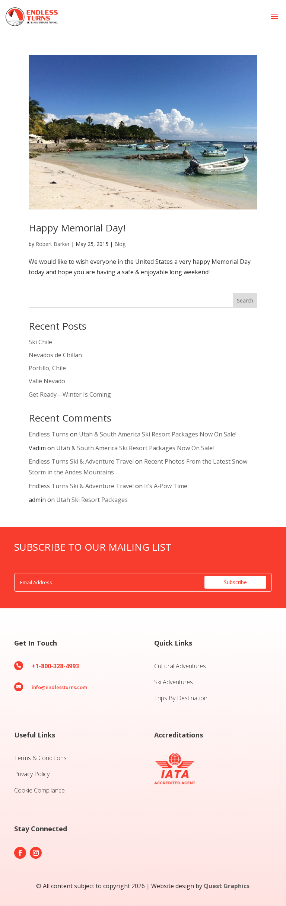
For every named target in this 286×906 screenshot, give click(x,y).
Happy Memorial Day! (77, 227)
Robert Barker (53, 243)
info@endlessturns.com (59, 687)
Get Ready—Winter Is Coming (70, 394)
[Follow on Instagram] (36, 853)
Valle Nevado (47, 381)
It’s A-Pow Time (165, 486)
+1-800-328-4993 (55, 666)
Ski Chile (40, 342)
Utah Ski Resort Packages (92, 500)
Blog (119, 243)
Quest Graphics (227, 886)
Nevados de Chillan (55, 355)
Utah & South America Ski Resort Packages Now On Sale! (157, 434)
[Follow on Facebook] (20, 853)
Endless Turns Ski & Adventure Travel (81, 461)
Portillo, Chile (47, 368)
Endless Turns (49, 434)
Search (245, 300)
